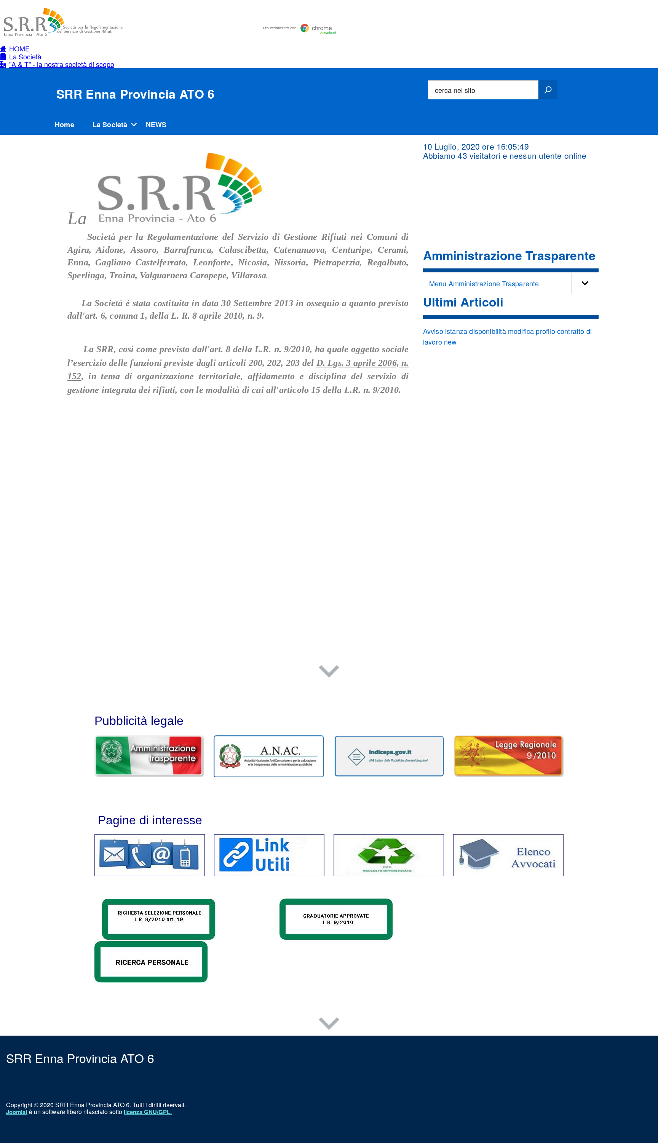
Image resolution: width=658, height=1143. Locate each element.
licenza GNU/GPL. (148, 1112)
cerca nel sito (455, 90)
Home (64, 124)
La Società (110, 124)
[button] (57, 49)
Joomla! (16, 1112)
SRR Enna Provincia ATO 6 (135, 94)
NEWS (156, 124)
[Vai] (547, 89)
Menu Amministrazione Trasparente (484, 283)
